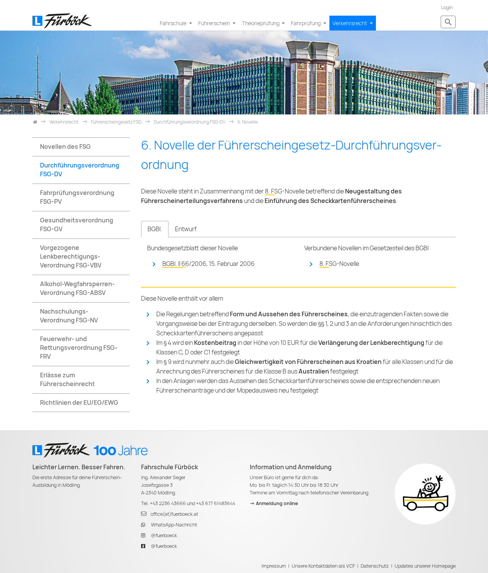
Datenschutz (375, 566)
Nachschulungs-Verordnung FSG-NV (69, 315)
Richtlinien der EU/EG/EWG (79, 403)
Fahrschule (174, 23)
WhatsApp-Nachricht (174, 524)
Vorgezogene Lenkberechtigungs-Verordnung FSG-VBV (70, 256)
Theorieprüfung (261, 23)
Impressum (274, 566)
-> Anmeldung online (274, 503)
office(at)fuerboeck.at (174, 514)
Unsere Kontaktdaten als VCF (323, 566)
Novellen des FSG (65, 147)
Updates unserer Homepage (425, 566)
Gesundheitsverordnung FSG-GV (76, 224)
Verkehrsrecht (350, 23)
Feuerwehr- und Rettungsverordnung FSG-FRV (78, 348)
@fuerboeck (164, 535)
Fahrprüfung (306, 23)
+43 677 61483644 (215, 503)
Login (447, 7)
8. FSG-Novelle (285, 191)
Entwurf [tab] (186, 229)
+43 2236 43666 (168, 503)
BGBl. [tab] (155, 229)
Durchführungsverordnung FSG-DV (79, 169)
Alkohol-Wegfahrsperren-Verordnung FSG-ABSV (77, 288)
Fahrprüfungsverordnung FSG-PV (77, 197)
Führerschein (214, 23)
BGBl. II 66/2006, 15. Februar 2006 (208, 264)
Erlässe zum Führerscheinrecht (67, 379)
